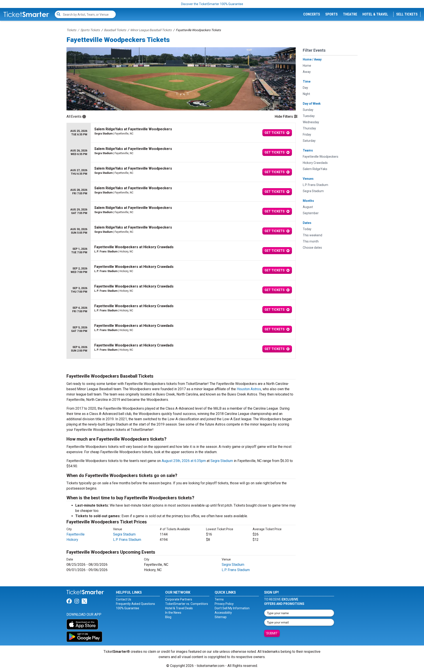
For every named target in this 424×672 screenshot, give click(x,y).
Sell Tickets (407, 14)
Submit (272, 633)
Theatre (350, 14)
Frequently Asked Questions (135, 604)
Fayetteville (75, 534)
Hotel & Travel (375, 14)
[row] (181, 133)
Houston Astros (249, 389)
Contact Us (123, 599)
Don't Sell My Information (232, 608)
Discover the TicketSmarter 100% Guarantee (212, 4)
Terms (219, 599)
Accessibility (223, 612)
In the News (173, 612)
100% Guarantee (127, 608)
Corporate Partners (178, 599)
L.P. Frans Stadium (127, 540)
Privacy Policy (224, 604)
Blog (168, 617)
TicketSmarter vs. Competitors (186, 604)
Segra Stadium (221, 461)
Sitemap (221, 617)
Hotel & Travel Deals (179, 608)
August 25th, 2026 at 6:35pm (184, 461)
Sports (331, 14)
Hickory (72, 540)
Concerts (311, 14)
